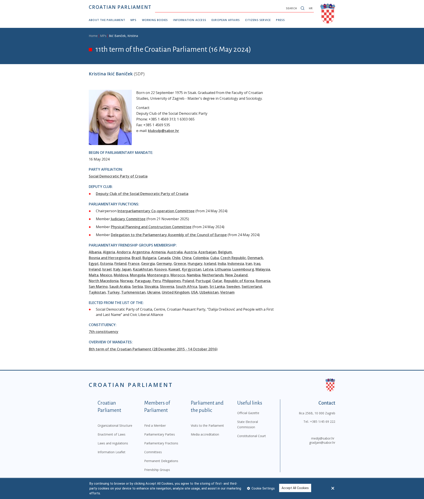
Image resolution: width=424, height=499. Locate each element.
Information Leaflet (111, 452)
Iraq (257, 263)
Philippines (171, 280)
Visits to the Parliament (207, 425)
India (222, 263)
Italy (117, 269)
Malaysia (263, 269)
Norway (126, 280)
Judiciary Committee (128, 218)
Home (93, 36)
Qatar (217, 280)
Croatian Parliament (120, 7)
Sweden (233, 286)
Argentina (141, 252)
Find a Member (155, 425)
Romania (263, 280)
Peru (157, 280)
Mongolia (138, 275)
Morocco (177, 275)
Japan (126, 269)
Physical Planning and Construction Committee (151, 226)
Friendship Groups (157, 470)
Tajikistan (97, 292)
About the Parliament (107, 20)
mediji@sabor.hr (322, 438)
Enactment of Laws (111, 434)
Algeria (109, 252)
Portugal (203, 280)
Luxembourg (243, 269)
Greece (180, 263)
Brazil (136, 257)
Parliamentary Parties (159, 434)
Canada (164, 257)
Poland (188, 280)
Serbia (137, 286)
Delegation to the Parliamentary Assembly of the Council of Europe (169, 234)
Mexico (106, 275)
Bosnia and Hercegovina (109, 257)
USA (194, 292)
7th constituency (103, 331)
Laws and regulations (113, 443)
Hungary (195, 263)
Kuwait (174, 269)
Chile (176, 257)
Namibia (194, 275)
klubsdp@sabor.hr (163, 130)
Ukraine (153, 292)
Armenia (158, 252)
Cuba (214, 257)
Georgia (148, 263)
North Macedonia (104, 280)
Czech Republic (233, 257)
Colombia (201, 257)
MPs (134, 20)
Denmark (255, 257)
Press (280, 20)
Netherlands (213, 275)
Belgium (225, 252)
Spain (203, 286)
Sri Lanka (217, 286)
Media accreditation (205, 434)
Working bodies (155, 20)
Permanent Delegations (161, 461)
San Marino (98, 286)
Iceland (210, 263)
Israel (107, 269)
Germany (164, 263)
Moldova (121, 275)
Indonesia (235, 263)
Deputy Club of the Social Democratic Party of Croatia (142, 193)
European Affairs (226, 20)
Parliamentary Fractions (161, 443)
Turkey (113, 292)
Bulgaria (149, 257)
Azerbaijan (207, 252)
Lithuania (223, 269)
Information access (189, 20)
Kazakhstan (143, 269)
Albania (95, 252)
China (186, 257)
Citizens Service (258, 20)
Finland (120, 263)
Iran (249, 263)
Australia (175, 252)
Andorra (124, 252)
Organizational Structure (115, 425)
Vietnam (227, 292)
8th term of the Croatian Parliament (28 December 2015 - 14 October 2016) (153, 349)
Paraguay (143, 280)
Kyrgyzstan (191, 269)
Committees (153, 452)
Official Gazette (248, 413)
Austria (190, 252)
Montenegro (158, 275)
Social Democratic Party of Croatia (118, 176)
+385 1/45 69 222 (322, 421)
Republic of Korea (239, 280)
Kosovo (160, 269)
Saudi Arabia (120, 286)
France (134, 263)
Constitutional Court (251, 436)
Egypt (94, 263)
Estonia (106, 263)
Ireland (95, 269)
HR (311, 8)
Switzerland (252, 286)
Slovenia (167, 286)
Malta (93, 275)
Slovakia (151, 286)
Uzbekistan (209, 292)
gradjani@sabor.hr (322, 442)
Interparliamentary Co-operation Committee (156, 210)
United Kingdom (175, 292)
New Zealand (236, 275)
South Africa (186, 286)
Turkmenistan (133, 292)
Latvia (208, 269)
